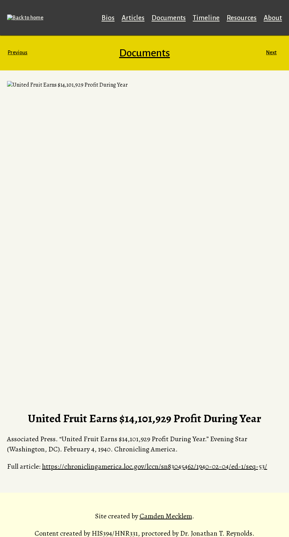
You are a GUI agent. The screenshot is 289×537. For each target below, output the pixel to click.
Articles (133, 17)
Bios (108, 17)
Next (271, 52)
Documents (169, 17)
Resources (242, 17)
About (273, 17)
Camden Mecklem (166, 516)
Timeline (206, 17)
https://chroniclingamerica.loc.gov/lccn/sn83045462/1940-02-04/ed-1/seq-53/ (154, 466)
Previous (17, 52)
